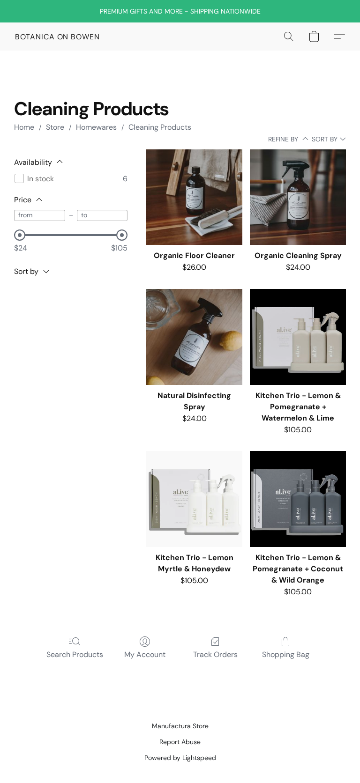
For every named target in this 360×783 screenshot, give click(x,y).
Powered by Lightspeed (180, 757)
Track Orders (215, 654)
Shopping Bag (285, 654)
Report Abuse (180, 742)
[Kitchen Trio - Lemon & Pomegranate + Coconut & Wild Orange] (298, 499)
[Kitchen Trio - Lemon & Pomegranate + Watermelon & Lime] (298, 337)
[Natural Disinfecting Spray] (194, 337)
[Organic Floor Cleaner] (194, 197)
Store (55, 127)
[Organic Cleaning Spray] (298, 197)
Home (24, 127)
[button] (57, 36)
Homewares (96, 127)
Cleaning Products (159, 127)
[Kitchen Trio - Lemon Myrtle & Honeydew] (194, 499)
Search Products (74, 654)
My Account (144, 654)
